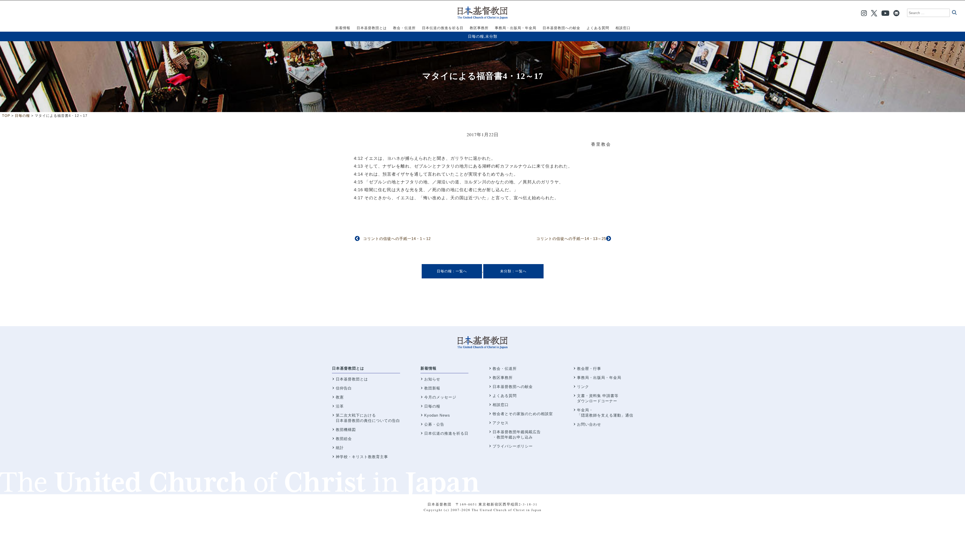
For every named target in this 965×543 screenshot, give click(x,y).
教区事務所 (503, 377)
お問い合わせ (589, 424)
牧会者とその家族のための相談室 (523, 414)
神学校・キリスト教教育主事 (362, 457)
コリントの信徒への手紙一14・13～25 (571, 238)
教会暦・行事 (589, 368)
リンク (583, 386)
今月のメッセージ (440, 397)
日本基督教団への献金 (513, 386)
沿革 (340, 406)
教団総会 (344, 438)
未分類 (491, 36)
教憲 (340, 397)
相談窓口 (501, 405)
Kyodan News (437, 415)
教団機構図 (346, 429)
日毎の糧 (476, 36)
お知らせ (432, 379)
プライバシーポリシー (513, 446)
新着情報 (428, 368)
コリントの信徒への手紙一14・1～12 (397, 238)
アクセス (501, 423)
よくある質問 (505, 395)
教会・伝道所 (505, 368)
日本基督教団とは (348, 368)
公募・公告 (434, 424)
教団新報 (432, 388)
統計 (340, 448)
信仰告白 (344, 388)
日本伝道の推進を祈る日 (446, 433)
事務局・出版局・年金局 (599, 377)
